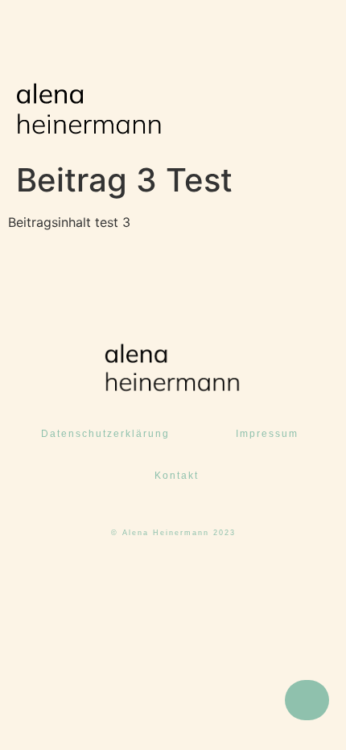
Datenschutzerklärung (105, 433)
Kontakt (176, 475)
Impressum (267, 433)
